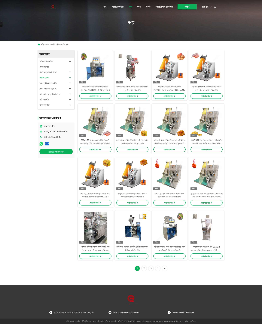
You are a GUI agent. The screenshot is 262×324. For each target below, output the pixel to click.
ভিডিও (148, 7)
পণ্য (130, 7)
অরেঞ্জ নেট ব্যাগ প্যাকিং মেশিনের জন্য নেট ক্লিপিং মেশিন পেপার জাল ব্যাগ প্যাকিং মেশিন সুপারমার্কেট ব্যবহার (169, 143)
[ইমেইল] (47, 144)
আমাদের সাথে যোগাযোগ (164, 7)
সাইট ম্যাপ (69, 321)
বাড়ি (105, 7)
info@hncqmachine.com (55, 131)
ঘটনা (139, 7)
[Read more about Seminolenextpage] (157, 268)
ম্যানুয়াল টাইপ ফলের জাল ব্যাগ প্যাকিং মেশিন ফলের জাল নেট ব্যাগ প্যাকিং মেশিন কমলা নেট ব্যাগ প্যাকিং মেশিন (206, 196)
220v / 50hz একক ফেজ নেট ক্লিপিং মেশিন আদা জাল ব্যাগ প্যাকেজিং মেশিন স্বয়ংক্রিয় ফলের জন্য (95, 143)
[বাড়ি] (53, 7)
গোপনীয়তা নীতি (80, 321)
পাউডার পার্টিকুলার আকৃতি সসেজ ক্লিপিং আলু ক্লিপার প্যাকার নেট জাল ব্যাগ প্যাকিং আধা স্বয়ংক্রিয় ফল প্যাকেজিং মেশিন (95, 250)
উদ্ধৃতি (187, 6)
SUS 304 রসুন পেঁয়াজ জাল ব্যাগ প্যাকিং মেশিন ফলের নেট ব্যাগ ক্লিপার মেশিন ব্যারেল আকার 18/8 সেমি (206, 143)
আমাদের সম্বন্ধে (117, 7)
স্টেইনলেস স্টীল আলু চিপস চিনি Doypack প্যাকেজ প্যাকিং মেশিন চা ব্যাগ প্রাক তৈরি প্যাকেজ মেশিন (206, 250)
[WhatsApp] (41, 144)
